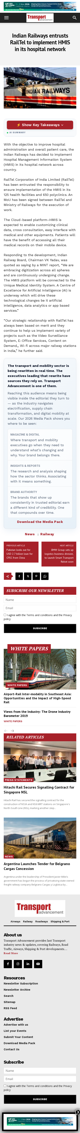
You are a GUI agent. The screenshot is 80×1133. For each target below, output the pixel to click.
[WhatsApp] (45, 576)
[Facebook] (19, 576)
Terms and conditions (39, 615)
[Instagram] (18, 964)
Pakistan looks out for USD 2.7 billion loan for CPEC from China (20, 553)
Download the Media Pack (40, 522)
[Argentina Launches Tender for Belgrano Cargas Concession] (40, 838)
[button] (6, 18)
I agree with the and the (38, 617)
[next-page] (12, 731)
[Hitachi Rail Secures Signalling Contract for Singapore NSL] (40, 761)
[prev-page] (6, 731)
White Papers (17, 685)
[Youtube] (38, 964)
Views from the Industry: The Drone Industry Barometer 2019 (37, 713)
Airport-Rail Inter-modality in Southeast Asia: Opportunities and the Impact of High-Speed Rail (37, 698)
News (30, 534)
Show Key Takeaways (40, 125)
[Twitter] (27, 576)
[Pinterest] (36, 576)
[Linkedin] (28, 964)
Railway (47, 534)
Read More (11, 953)
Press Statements (18, 779)
